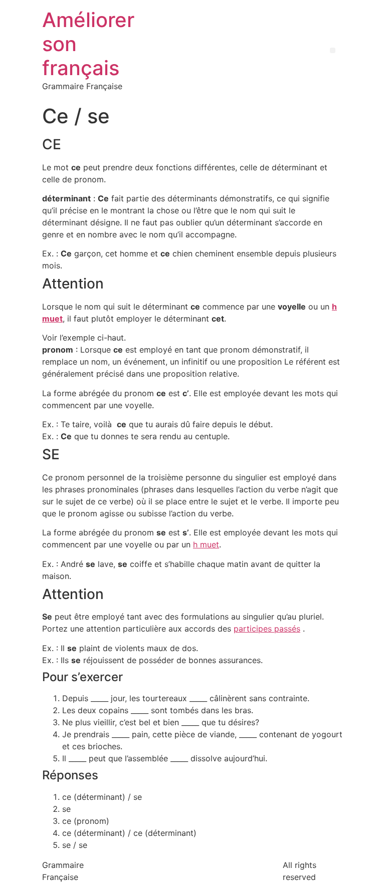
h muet (206, 544)
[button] (332, 50)
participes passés (267, 629)
